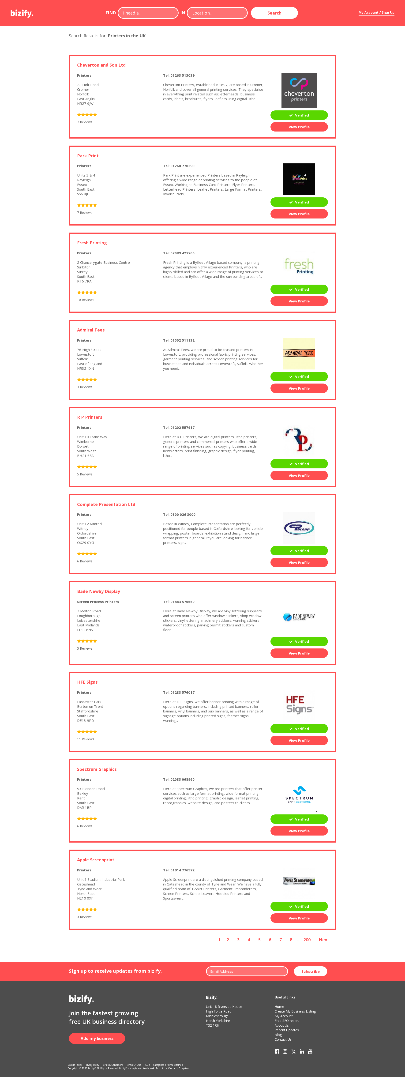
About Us (282, 1025)
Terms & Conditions (112, 1064)
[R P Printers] (299, 440)
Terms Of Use (133, 1064)
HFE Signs (87, 682)
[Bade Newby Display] (299, 616)
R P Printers (89, 417)
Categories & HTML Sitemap (168, 1064)
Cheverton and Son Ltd (101, 65)
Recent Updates (287, 1030)
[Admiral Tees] (299, 353)
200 (307, 939)
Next (324, 939)
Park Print (88, 155)
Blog (278, 1034)
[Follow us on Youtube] (310, 1052)
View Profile (299, 126)
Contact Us (283, 1039)
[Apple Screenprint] (299, 883)
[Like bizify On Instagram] (285, 1052)
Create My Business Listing (295, 1011)
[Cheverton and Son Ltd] (299, 90)
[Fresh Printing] (299, 266)
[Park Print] (299, 179)
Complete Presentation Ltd (106, 504)
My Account (284, 1016)
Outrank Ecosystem (178, 1068)
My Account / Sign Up (376, 12)
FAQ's (147, 1064)
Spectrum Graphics (96, 769)
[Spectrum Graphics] (299, 794)
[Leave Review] (87, 115)
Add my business (97, 1038)
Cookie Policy (75, 1064)
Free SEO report (287, 1020)
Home (279, 1006)
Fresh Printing (92, 242)
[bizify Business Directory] (22, 12)
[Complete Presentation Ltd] (299, 527)
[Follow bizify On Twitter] (293, 1052)
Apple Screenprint (95, 859)
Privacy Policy (92, 1064)
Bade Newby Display (98, 591)
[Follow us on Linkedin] (302, 1052)
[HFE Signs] (299, 705)
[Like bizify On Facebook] (277, 1052)
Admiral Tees (91, 330)
